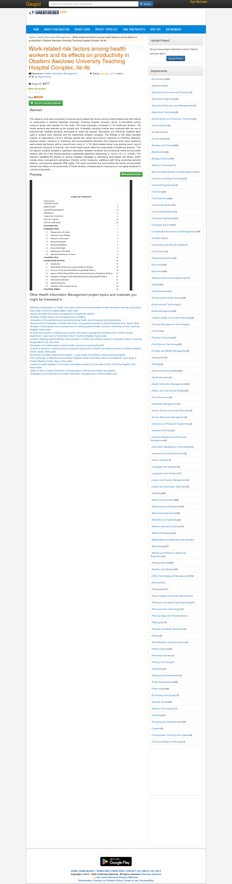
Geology (156, 364)
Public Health (158, 688)
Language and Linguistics (165, 466)
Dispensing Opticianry (163, 258)
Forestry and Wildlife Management (169, 350)
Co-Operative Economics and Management (173, 231)
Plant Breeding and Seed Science (168, 642)
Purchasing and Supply (163, 695)
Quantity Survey (160, 701)
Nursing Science (160, 562)
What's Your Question (56, 29)
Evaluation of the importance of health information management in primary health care (74, 373)
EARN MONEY (86, 870)
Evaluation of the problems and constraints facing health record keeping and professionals (76, 320)
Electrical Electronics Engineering (168, 277)
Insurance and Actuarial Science (168, 453)
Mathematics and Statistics (165, 506)
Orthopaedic (158, 589)
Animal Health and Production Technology (173, 118)
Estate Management (162, 311)
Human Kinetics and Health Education (171, 410)
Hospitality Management (164, 403)
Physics (156, 635)
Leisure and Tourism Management (169, 479)
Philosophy (157, 622)
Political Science (160, 648)
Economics (157, 264)
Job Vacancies (173, 29)
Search (147, 4)
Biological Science (161, 158)
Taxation (156, 728)
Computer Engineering (163, 218)
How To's (155, 29)
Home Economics (161, 397)
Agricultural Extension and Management (172, 105)
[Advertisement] (131, 17)
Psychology (157, 668)
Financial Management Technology (169, 324)
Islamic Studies (159, 460)
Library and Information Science (168, 486)
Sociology (157, 715)
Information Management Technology (170, 446)
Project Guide (82, 29)
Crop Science (158, 251)
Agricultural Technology (163, 112)
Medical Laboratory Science (166, 526)
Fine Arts (156, 330)
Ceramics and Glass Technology (168, 178)
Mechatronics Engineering (165, 519)
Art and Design (159, 138)
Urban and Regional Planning (166, 741)
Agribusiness (158, 85)
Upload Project (175, 58)
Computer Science (161, 224)
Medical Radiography (162, 533)
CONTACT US (133, 870)
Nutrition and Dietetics (163, 569)
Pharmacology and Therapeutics (168, 615)
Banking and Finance (162, 145)
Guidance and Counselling (165, 370)
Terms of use (131, 880)
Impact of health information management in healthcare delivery (63, 313)
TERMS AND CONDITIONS (110, 870)
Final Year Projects (134, 29)
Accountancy (158, 79)
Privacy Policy (114, 880)
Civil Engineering (160, 198)
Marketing (157, 493)
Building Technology (162, 165)
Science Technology (162, 708)
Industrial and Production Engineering (171, 423)
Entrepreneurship (160, 291)
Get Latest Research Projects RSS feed (117, 877)
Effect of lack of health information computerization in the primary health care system (73, 370)
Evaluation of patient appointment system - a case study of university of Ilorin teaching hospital (78, 354)
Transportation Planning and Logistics (171, 735)
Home (36, 29)
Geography (157, 357)
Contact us (99, 880)
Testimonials (85, 880)
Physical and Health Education (167, 628)
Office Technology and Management (170, 575)
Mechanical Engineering (164, 513)
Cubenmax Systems (150, 874)
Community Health (161, 204)
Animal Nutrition (160, 125)
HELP (158, 870)
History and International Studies (168, 390)
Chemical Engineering (163, 185)
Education (157, 271)
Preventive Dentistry (162, 655)
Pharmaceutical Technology (166, 609)
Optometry (157, 582)
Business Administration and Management (173, 171)
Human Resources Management (168, 417)
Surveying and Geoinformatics (167, 721)
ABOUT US (147, 870)
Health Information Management (53, 37)
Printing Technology (162, 662)
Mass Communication (163, 499)
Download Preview (132, 174)
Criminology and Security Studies (168, 244)
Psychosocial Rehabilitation (165, 675)
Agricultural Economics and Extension (171, 92)
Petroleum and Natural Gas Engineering (172, 602)
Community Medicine (162, 211)
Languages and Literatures (165, 473)
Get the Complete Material (47, 103)
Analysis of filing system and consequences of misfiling (58, 316)
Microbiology (158, 546)
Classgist (33, 4)
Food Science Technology (165, 344)
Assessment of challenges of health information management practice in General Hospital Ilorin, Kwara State (85, 323)
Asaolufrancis (44, 76)
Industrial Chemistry (162, 430)
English (155, 284)
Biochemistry (158, 151)
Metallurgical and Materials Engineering (171, 539)
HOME (74, 870)
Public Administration (162, 682)
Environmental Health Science (167, 297)
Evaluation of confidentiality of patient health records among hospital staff (67, 345)
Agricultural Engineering (164, 98)
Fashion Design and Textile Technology (171, 317)
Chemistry (157, 191)
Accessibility (147, 880)
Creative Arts (158, 238)
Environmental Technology (165, 304)
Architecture (158, 132)
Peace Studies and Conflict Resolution (171, 595)
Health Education (160, 377)
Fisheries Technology (162, 337)
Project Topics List (106, 29)
